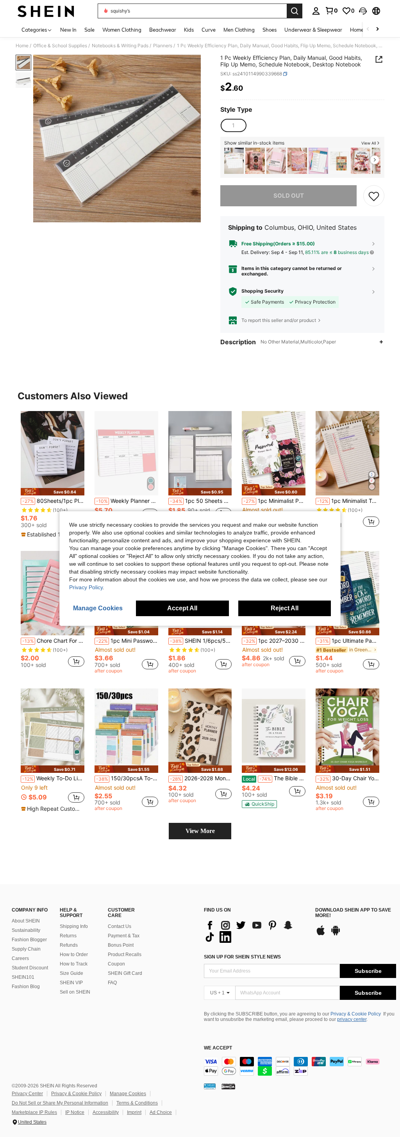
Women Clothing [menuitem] (121, 30)
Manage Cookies (128, 1093)
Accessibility (106, 1112)
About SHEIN (26, 921)
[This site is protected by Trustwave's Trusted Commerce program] (210, 1086)
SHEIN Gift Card (125, 973)
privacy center (351, 1019)
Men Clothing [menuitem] (239, 30)
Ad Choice (161, 1112)
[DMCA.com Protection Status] (228, 1086)
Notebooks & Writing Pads (120, 45)
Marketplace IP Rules (34, 1112)
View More (200, 831)
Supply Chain (26, 949)
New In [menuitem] (68, 30)
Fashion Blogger (29, 939)
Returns (68, 936)
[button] (363, 11)
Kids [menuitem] (189, 30)
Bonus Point (121, 945)
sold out (288, 195)
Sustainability (26, 930)
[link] (331, 10)
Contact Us (119, 926)
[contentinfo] (300, 1066)
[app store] (320, 934)
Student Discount (30, 968)
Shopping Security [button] (262, 291)
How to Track (74, 964)
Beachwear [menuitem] (162, 30)
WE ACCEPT (218, 1048)
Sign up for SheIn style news (242, 957)
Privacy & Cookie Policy (355, 1014)
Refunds (69, 945)
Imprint (134, 1112)
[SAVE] (373, 195)
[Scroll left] (368, 29)
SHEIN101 (23, 977)
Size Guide (71, 973)
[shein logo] (46, 11)
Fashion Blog (26, 986)
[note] (52, 491)
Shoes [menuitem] (269, 30)
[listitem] (234, 161)
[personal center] (316, 11)
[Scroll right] (377, 29)
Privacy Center (27, 1093)
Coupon (116, 964)
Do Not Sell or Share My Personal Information (60, 1103)
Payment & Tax (123, 936)
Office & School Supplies (60, 45)
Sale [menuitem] (89, 30)
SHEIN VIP (71, 982)
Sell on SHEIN (75, 992)
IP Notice (74, 1112)
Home (22, 45)
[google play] (335, 934)
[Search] (294, 11)
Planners (162, 45)
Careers (20, 958)
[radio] (233, 125)
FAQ (112, 982)
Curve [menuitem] (209, 30)
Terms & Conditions (137, 1103)
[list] (255, 931)
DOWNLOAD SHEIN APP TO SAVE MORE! (353, 913)
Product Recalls (124, 954)
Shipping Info (74, 926)
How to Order (74, 954)
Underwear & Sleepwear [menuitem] (313, 30)
